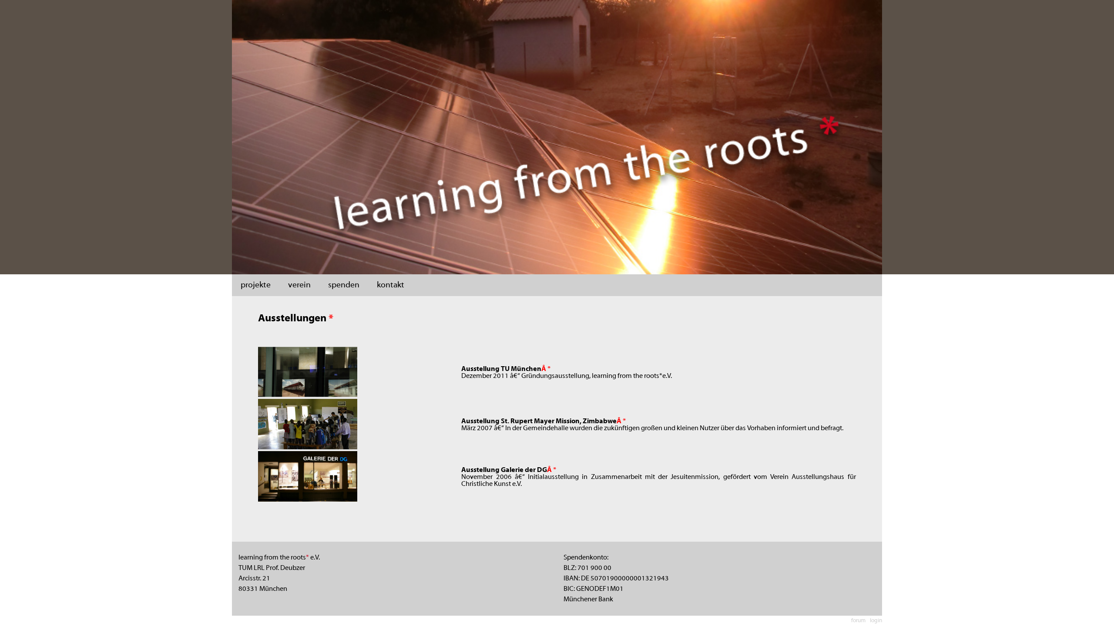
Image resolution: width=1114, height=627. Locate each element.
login (876, 621)
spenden (343, 285)
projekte (256, 285)
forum (858, 621)
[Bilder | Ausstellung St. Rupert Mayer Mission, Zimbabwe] (307, 447)
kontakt (390, 285)
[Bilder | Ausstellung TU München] (307, 395)
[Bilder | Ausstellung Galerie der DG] (307, 499)
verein (299, 285)
